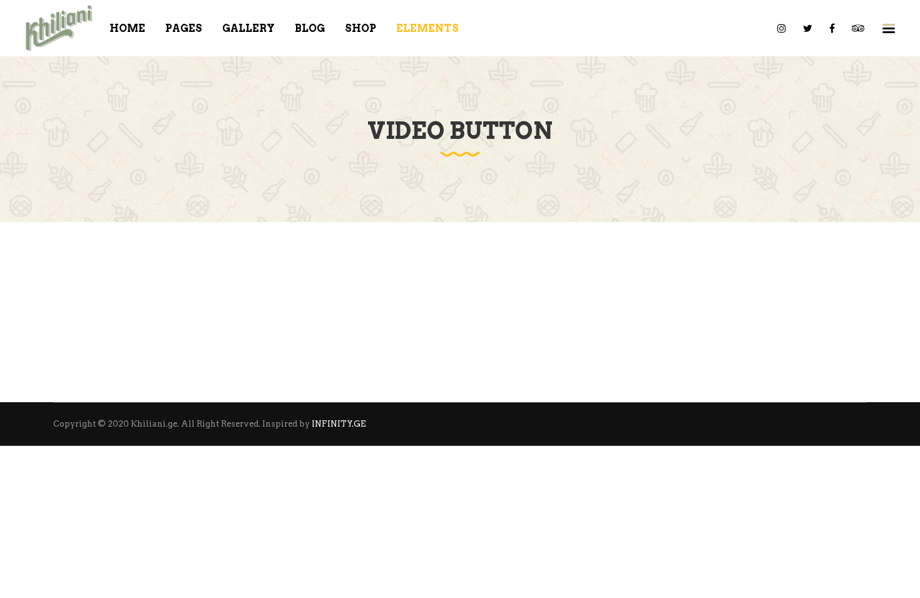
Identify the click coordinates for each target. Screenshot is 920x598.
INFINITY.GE (339, 423)
